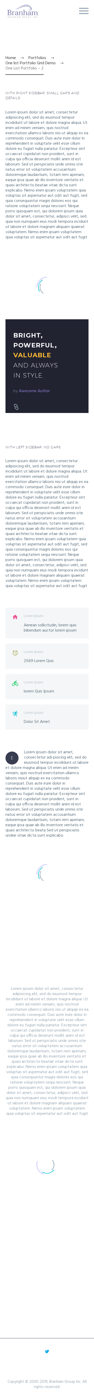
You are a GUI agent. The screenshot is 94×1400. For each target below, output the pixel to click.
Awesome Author (34, 391)
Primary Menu (84, 11)
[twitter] (47, 1351)
